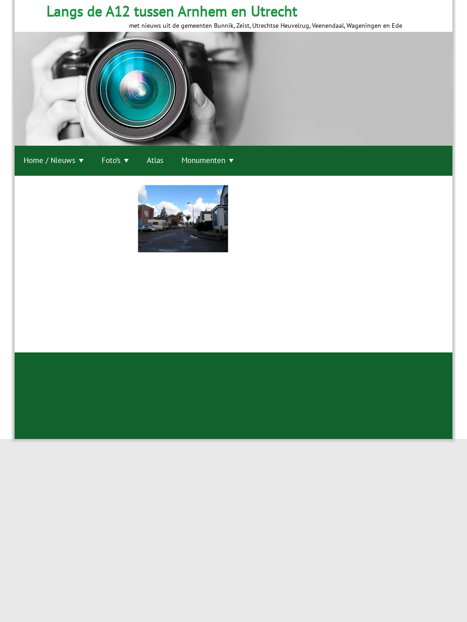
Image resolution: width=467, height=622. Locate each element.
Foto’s (111, 160)
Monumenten (203, 160)
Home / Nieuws (49, 160)
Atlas (155, 160)
